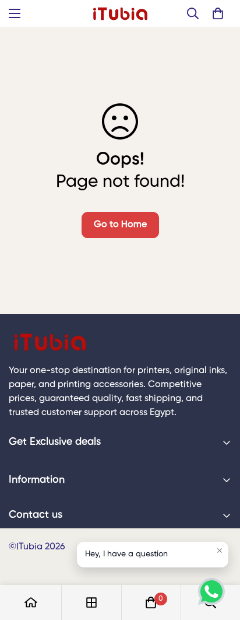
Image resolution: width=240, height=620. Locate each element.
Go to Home (120, 224)
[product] (31, 602)
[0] (217, 13)
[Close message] (219, 550)
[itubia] (120, 13)
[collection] (91, 602)
